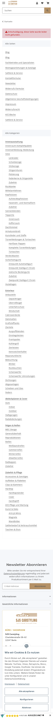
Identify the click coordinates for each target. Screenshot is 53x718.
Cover (11, 497)
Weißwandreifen (16, 445)
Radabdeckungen (13, 419)
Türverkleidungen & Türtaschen (20, 239)
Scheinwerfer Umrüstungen (22, 376)
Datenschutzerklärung (14, 573)
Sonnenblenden (12, 211)
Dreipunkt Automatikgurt (20, 264)
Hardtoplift (14, 501)
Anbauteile (10, 294)
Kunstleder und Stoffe (15, 235)
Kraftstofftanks (12, 323)
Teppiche (9, 215)
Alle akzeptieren (26, 691)
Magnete (13, 517)
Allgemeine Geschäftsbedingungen (22, 99)
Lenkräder (13, 158)
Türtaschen (14, 251)
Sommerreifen (15, 449)
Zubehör (13, 182)
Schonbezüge (15, 162)
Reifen (8, 441)
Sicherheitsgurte (13, 259)
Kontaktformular (13, 78)
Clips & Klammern (13, 484)
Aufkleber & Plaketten (15, 480)
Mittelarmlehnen (13, 190)
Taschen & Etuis (12, 529)
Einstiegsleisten (16, 335)
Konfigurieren (26, 699)
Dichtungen (10, 380)
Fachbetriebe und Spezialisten (19, 62)
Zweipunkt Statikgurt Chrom (22, 280)
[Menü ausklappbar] (3, 2)
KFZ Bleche (10, 114)
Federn (8, 392)
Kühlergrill (14, 343)
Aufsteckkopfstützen (18, 198)
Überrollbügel (15, 302)
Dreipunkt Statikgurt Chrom (22, 268)
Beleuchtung (11, 359)
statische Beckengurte (19, 272)
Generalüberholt (13, 433)
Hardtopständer (16, 492)
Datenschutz (24, 684)
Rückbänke (10, 186)
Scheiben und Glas (14, 388)
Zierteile (9, 327)
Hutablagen (10, 284)
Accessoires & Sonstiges (16, 476)
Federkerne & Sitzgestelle (21, 178)
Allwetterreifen (16, 458)
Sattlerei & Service (14, 73)
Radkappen (10, 462)
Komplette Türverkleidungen (22, 247)
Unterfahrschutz (16, 306)
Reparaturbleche (13, 355)
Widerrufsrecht (12, 109)
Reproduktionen (13, 437)
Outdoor (13, 411)
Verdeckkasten (12, 255)
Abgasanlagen (12, 384)
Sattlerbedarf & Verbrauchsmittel (21, 525)
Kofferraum (14, 223)
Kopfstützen (11, 194)
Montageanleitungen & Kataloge (20, 67)
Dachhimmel (11, 227)
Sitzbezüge (14, 166)
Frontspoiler (14, 339)
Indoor (12, 406)
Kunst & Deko (11, 509)
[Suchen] (47, 10)
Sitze (7, 154)
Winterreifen (15, 454)
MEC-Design (11, 429)
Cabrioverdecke (12, 315)
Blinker (12, 364)
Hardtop (9, 488)
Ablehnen (26, 707)
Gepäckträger (15, 298)
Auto (7, 402)
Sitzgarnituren (15, 170)
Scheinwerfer (15, 372)
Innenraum (14, 219)
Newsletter (10, 83)
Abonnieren (40, 586)
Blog (7, 52)
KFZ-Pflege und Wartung (16, 505)
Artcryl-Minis (15, 513)
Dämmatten (11, 319)
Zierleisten (14, 347)
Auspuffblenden (16, 331)
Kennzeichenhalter (18, 351)
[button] (37, 3)
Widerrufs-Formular (14, 88)
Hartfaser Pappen (17, 243)
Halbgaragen (11, 415)
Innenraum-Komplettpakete (18, 145)
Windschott (14, 311)
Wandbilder (14, 521)
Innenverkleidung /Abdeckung (19, 149)
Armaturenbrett (12, 231)
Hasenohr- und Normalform (22, 202)
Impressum (10, 684)
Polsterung (14, 174)
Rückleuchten (15, 368)
